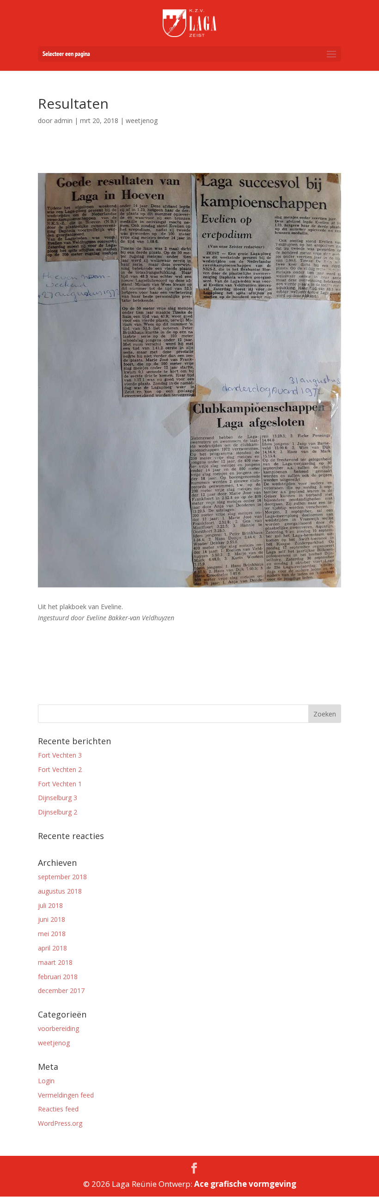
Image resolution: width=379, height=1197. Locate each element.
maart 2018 (55, 962)
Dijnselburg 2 (57, 812)
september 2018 (62, 876)
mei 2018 (52, 933)
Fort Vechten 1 (60, 783)
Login (46, 1080)
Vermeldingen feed (66, 1095)
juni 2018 (51, 919)
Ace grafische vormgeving (245, 1183)
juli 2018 (50, 905)
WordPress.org (60, 1123)
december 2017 (61, 990)
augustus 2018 (60, 891)
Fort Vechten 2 (60, 769)
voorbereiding (58, 1028)
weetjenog (54, 1042)
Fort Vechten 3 (60, 755)
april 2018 (52, 948)
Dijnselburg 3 (57, 797)
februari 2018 (58, 976)
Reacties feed (58, 1108)
